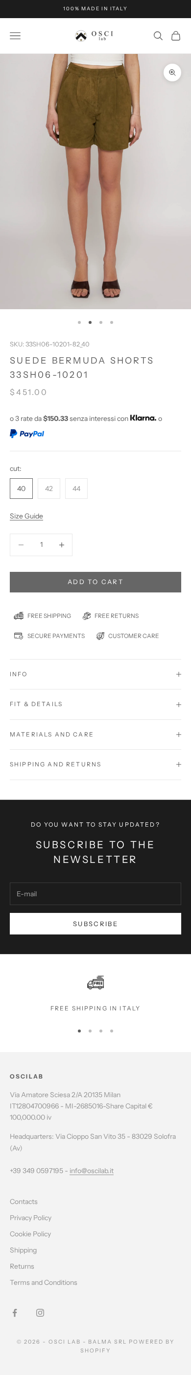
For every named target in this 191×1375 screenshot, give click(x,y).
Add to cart (95, 582)
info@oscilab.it (92, 1170)
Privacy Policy (30, 1217)
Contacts (24, 1201)
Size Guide (26, 516)
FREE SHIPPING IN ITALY (95, 1008)
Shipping (23, 1250)
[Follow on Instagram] (40, 1313)
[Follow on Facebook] (15, 1313)
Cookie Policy (30, 1233)
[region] (95, 993)
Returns (22, 1266)
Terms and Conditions (43, 1282)
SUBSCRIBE (95, 924)
